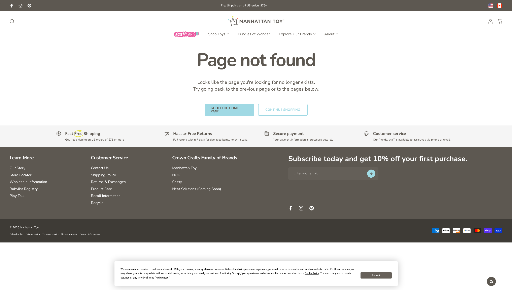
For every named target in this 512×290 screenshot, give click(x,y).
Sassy (177, 182)
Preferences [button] (162, 277)
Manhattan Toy (184, 168)
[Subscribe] (371, 174)
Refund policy (17, 234)
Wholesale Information (28, 182)
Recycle (97, 203)
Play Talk (17, 196)
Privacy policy (33, 234)
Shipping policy (69, 234)
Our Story (17, 168)
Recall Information (106, 196)
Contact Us (100, 168)
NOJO (176, 175)
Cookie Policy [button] (312, 273)
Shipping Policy (103, 175)
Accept (376, 275)
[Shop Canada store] (499, 5)
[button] (491, 281)
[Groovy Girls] (186, 34)
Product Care (101, 189)
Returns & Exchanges (108, 182)
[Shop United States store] (490, 5)
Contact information (90, 234)
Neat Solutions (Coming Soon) (196, 189)
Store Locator (20, 175)
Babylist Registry (24, 189)
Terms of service (50, 234)
